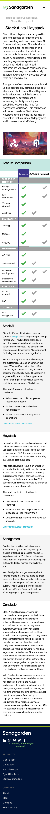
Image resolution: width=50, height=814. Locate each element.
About (6, 793)
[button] (44, 7)
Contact (7, 803)
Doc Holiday (9, 760)
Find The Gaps (10, 769)
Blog (5, 798)
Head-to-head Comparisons (21, 17)
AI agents (16, 336)
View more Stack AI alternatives (17, 423)
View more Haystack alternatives (18, 526)
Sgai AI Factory (11, 774)
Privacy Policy (10, 807)
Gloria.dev (8, 765)
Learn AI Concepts (12, 779)
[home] (22, 8)
